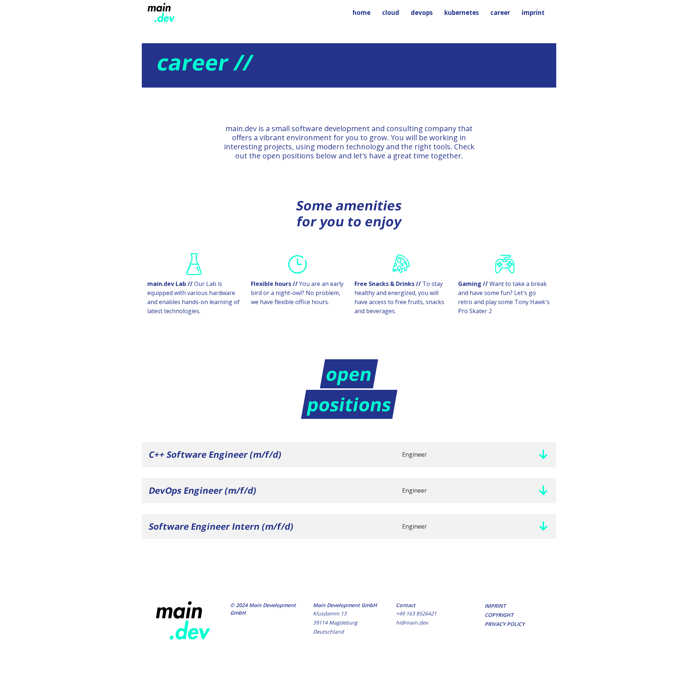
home (361, 12)
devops (422, 12)
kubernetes (461, 12)
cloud (390, 12)
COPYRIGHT (499, 614)
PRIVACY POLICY (505, 624)
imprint (533, 12)
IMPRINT (495, 605)
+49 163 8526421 (416, 613)
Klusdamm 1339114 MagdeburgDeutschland (335, 622)
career (500, 12)
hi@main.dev (412, 622)
